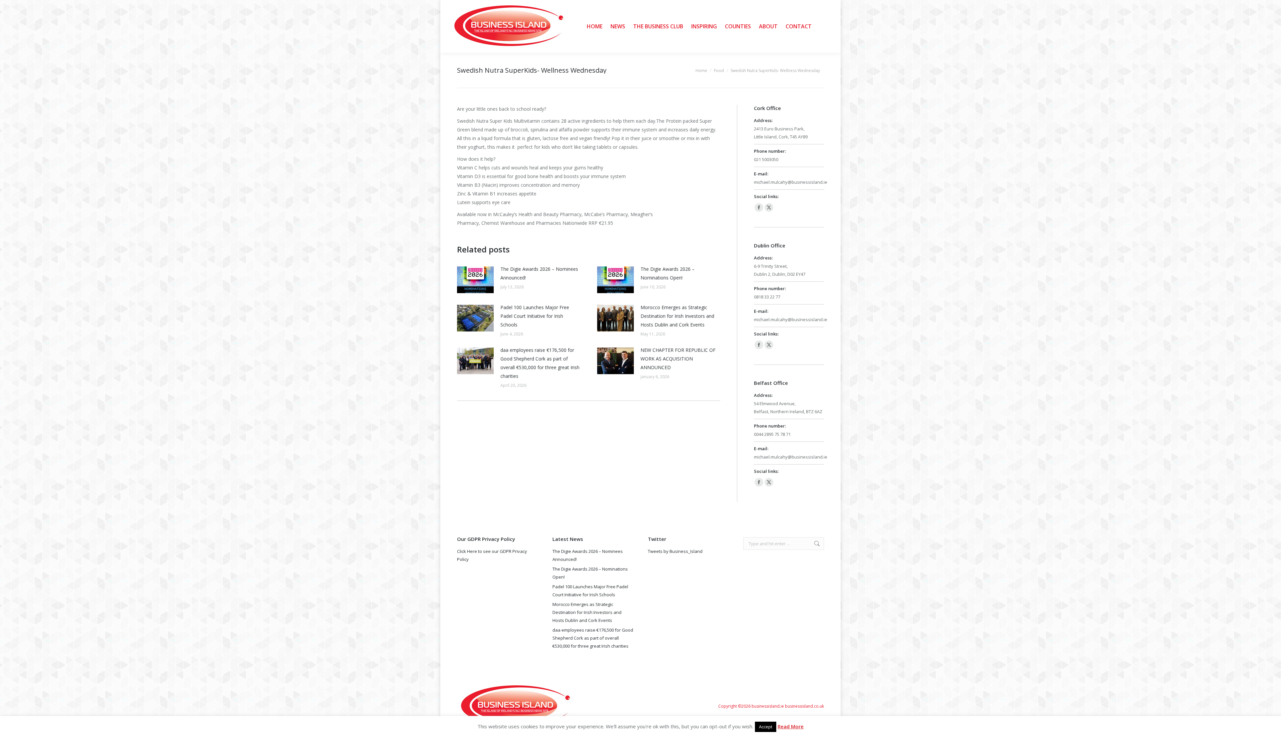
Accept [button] (765, 727)
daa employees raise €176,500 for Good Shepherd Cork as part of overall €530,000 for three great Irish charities (539, 363)
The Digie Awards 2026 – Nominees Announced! (539, 273)
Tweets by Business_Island (675, 551)
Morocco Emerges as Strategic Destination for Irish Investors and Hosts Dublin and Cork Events (677, 316)
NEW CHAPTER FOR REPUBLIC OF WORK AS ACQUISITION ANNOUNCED (678, 359)
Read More (791, 726)
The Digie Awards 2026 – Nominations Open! (667, 273)
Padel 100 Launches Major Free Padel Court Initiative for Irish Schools (534, 316)
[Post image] (475, 279)
